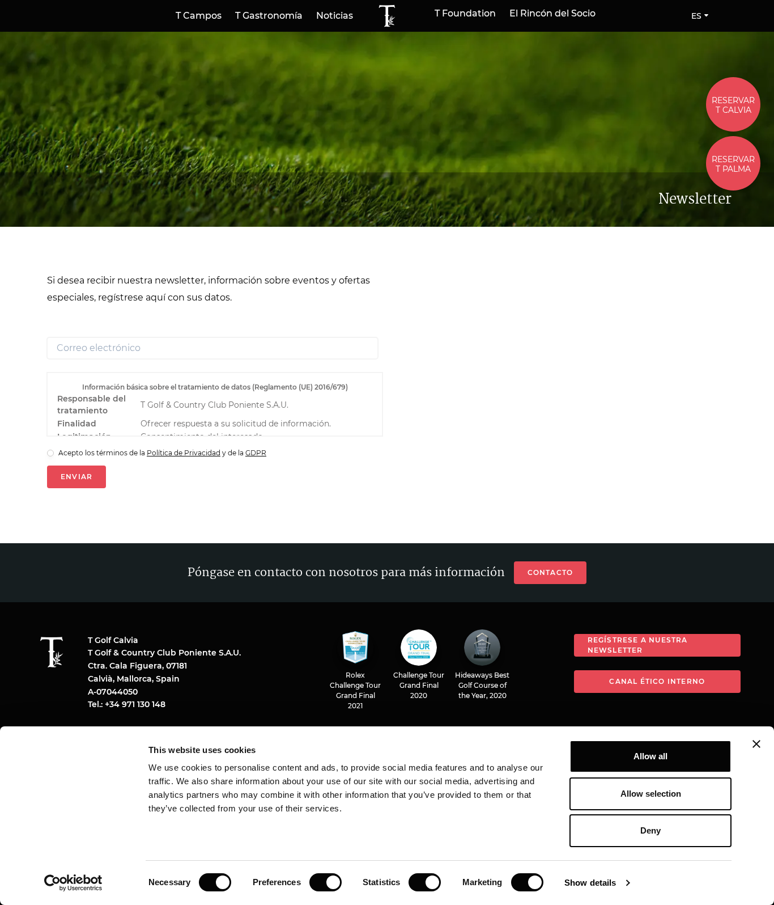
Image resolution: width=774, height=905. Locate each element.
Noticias (334, 15)
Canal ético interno (657, 681)
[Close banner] (756, 744)
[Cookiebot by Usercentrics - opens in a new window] (73, 882)
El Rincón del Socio (552, 13)
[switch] (325, 882)
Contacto (550, 572)
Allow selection (650, 793)
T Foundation (465, 13)
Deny (650, 830)
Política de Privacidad (183, 453)
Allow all (650, 756)
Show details (590, 882)
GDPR (255, 453)
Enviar (76, 476)
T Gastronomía (269, 15)
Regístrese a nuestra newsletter (638, 645)
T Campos (199, 15)
